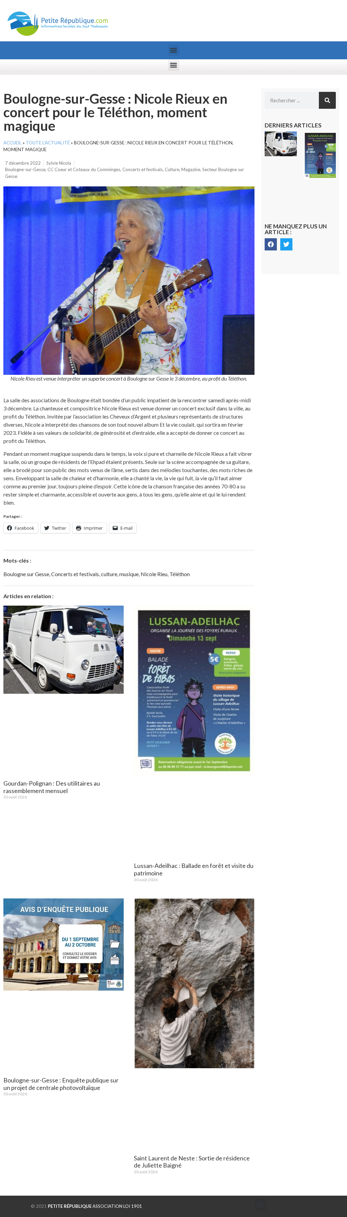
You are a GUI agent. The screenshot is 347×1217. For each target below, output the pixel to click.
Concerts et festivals (142, 169)
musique (129, 574)
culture (109, 574)
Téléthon (179, 574)
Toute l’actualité (48, 142)
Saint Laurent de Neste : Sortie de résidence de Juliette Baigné (192, 1161)
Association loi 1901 (95, 1206)
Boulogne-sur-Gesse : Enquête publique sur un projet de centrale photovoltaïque (61, 1083)
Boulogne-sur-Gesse (25, 169)
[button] (173, 50)
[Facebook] (271, 244)
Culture (172, 169)
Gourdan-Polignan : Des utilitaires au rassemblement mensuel (51, 786)
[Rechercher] (327, 100)
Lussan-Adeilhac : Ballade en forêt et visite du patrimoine (193, 869)
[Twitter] (286, 244)
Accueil (12, 142)
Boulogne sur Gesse (26, 574)
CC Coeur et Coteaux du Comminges (83, 169)
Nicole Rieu (154, 574)
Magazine (190, 169)
